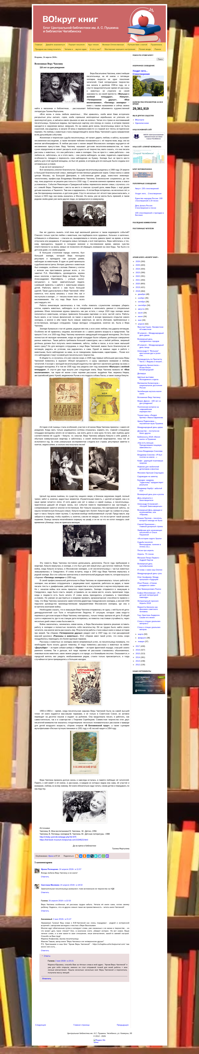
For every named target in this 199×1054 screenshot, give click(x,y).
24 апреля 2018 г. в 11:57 (70, 869)
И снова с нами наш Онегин (149, 570)
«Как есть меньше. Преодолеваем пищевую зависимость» (149, 445)
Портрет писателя (76, 44)
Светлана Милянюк (50, 885)
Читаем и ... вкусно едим (76, 49)
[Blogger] (77, 856)
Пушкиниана (156, 44)
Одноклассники (142, 123)
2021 (138, 280)
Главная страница (81, 1025)
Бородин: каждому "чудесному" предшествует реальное (150, 482)
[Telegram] (99, 856)
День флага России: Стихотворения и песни (145, 206)
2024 (138, 269)
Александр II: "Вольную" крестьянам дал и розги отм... (148, 353)
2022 (138, 276)
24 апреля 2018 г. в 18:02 (71, 885)
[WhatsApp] (103, 856)
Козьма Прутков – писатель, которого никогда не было (149, 519)
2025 (138, 265)
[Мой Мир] (88, 856)
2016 (138, 650)
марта (141, 634)
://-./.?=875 (58, 837)
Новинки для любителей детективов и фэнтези (148, 468)
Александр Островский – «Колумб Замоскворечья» (149, 505)
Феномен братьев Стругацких (150, 473)
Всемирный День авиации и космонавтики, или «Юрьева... (149, 512)
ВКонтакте (139, 120)
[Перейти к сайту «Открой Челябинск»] (149, 163)
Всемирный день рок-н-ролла (150, 494)
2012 (138, 665)
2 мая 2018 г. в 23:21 (64, 961)
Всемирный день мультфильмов (145, 565)
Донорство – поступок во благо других (148, 432)
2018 (138, 291)
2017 (138, 646)
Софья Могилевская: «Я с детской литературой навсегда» (149, 595)
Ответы (47, 956)
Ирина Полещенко (49, 869)
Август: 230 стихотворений (147, 188)
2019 (138, 287)
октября (142, 302)
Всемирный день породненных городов (148, 340)
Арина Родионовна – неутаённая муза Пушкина (150, 422)
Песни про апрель (145, 550)
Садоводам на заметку (147, 476)
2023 (138, 272)
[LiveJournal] (92, 856)
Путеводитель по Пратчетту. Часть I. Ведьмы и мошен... (150, 360)
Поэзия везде (145, 49)
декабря (142, 294)
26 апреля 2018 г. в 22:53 (60, 901)
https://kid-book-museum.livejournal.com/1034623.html (64, 840)
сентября (142, 305)
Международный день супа (149, 573)
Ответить (45, 877)
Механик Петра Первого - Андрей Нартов (148, 559)
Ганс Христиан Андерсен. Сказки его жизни (148, 616)
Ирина (50, 856)
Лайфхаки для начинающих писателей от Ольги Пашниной (149, 532)
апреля (141, 324)
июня (140, 316)
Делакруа (141, 373)
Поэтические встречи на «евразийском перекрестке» (148, 409)
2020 (138, 284)
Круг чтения (93, 44)
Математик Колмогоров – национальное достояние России (149, 385)
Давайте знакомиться (55, 44)
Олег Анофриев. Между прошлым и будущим (148, 578)
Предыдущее (123, 1025)
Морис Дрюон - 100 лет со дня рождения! (149, 402)
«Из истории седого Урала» (149, 538)
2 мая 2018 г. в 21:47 (62, 919)
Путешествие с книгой (137, 44)
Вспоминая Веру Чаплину (148, 397)
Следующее (40, 1025)
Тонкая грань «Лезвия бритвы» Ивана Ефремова (150, 416)
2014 (138, 657)
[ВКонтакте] (80, 856)
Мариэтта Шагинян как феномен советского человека (147, 609)
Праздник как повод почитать (48, 49)
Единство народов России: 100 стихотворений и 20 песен (148, 199)
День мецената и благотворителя (145, 499)
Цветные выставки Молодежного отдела (147, 378)
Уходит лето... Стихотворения (148, 193)
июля (140, 313)
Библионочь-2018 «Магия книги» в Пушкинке (148, 438)
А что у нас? (95, 49)
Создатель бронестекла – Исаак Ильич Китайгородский (148, 367)
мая (140, 320)
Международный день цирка (150, 427)
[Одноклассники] (84, 856)
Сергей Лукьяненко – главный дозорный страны (150, 525)
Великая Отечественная (113, 44)
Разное (158, 49)
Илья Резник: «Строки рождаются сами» (147, 584)
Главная (38, 44)
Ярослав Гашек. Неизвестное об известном (150, 328)
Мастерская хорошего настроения (120, 49)
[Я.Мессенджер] (95, 856)
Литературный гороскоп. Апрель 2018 (148, 602)
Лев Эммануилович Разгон (149, 589)
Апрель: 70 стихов (145, 554)
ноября (141, 298)
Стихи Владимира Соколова (149, 451)
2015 (138, 653)
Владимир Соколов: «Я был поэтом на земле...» (149, 456)
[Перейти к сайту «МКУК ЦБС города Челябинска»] (149, 140)
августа (141, 309)
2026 (138, 261)
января (141, 641)
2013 (138, 661)
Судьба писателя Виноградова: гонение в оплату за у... (149, 544)
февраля (142, 638)
